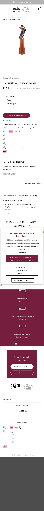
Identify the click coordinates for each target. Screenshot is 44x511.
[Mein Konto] (36, 9)
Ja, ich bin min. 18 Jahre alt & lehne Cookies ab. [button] (22, 270)
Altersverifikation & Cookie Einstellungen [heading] (22, 234)
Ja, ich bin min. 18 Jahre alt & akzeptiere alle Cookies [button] (22, 259)
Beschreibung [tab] (14, 162)
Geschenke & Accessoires (17, 17)
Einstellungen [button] (22, 252)
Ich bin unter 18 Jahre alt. (22, 280)
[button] (4, 9)
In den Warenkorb (17, 115)
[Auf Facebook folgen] (19, 416)
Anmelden (22, 373)
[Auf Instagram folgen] (25, 416)
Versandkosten (35, 88)
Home (4, 17)
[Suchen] (34, 9)
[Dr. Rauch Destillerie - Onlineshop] (17, 9)
